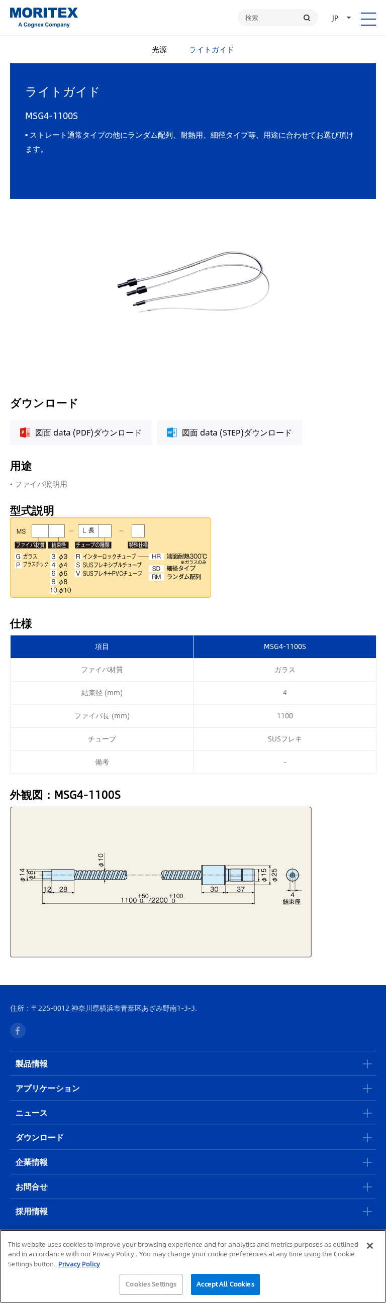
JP (335, 17)
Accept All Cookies (225, 1284)
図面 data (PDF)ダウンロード (88, 432)
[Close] (370, 1246)
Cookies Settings (151, 1284)
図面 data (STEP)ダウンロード (237, 432)
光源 (159, 49)
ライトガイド (211, 49)
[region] (193, 1266)
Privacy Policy (79, 1264)
